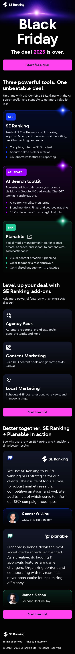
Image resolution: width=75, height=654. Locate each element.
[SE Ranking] (13, 5)
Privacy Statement (36, 641)
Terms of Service (12, 641)
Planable (15, 237)
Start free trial (37, 65)
